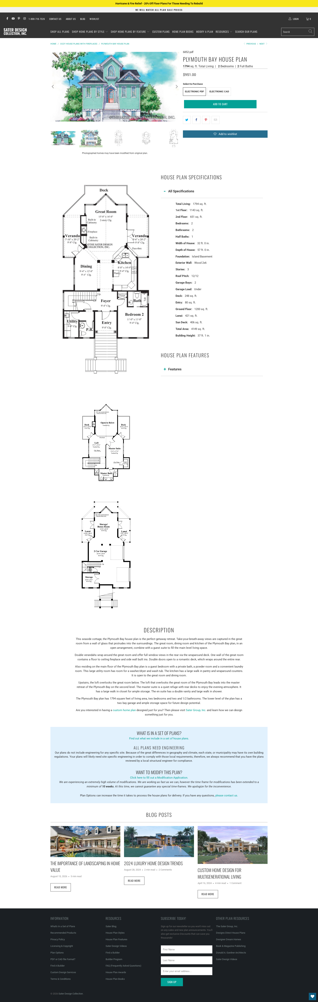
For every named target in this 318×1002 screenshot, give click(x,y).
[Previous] (53, 86)
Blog (82, 18)
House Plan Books (115, 979)
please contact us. (226, 795)
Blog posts (159, 814)
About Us (71, 18)
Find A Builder (57, 965)
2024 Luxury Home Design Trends (153, 863)
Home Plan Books (183, 31)
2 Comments (165, 869)
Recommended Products (63, 932)
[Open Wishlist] (312, 996)
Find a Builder (113, 952)
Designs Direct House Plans (230, 932)
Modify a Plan (204, 31)
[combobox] (297, 32)
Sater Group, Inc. (196, 710)
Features (174, 369)
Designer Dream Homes (228, 939)
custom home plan (124, 710)
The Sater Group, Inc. (227, 926)
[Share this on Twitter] (187, 120)
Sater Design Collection (71, 993)
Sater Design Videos (116, 946)
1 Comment (235, 883)
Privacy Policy (57, 939)
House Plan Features (116, 939)
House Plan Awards (116, 972)
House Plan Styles (115, 932)
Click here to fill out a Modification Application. (159, 774)
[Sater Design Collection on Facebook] (7, 19)
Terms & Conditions (60, 979)
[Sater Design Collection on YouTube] (12, 19)
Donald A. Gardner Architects (231, 952)
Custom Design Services (63, 972)
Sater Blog (111, 926)
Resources (223, 31)
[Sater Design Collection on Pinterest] (18, 19)
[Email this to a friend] (216, 120)
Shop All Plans (59, 31)
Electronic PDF (194, 91)
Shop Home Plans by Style (88, 31)
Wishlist (94, 18)
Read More (60, 887)
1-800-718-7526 (37, 18)
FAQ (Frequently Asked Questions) (123, 965)
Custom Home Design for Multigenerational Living (219, 873)
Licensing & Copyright (61, 946)
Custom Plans (161, 31)
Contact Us (55, 18)
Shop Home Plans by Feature (129, 31)
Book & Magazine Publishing (230, 946)
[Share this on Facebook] (196, 120)
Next (262, 44)
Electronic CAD (219, 91)
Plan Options (57, 952)
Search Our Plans (246, 31)
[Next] (176, 86)
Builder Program (114, 959)
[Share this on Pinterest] (206, 120)
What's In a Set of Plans (62, 926)
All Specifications (181, 191)
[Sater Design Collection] (15, 31)
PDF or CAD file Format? (62, 959)
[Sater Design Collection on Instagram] (24, 19)
